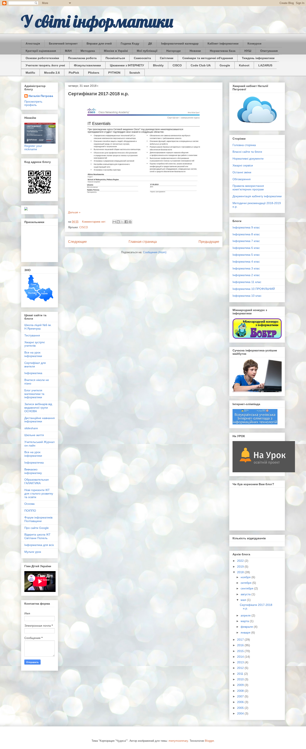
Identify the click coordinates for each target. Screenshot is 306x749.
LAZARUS (265, 65)
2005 (241, 707)
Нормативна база (222, 50)
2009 (241, 685)
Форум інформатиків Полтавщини (38, 519)
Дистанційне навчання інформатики (39, 419)
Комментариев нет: (94, 221)
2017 (241, 639)
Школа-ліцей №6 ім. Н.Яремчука (38, 326)
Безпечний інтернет (63, 43)
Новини (195, 50)
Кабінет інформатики (223, 43)
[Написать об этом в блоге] (118, 222)
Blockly (158, 65)
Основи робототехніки (42, 58)
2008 (241, 690)
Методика (88, 50)
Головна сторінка (244, 145)
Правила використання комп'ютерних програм (248, 187)
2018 (241, 572)
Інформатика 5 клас (246, 254)
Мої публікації (147, 50)
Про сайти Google (36, 528)
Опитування (269, 50)
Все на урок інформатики (33, 354)
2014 (241, 656)
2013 (241, 662)
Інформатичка (34, 462)
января (246, 632)
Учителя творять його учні (45, 65)
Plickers (93, 72)
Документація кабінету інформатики (257, 196)
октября (246, 582)
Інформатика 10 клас (247, 295)
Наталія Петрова (41, 96)
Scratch (134, 72)
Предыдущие (209, 241)
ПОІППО (30, 510)
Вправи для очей (99, 43)
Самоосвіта (142, 58)
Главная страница (143, 241)
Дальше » (74, 212)
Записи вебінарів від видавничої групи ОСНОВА (38, 407)
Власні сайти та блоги (247, 151)
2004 (241, 713)
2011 (240, 673)
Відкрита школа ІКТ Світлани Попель (37, 536)
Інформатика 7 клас (246, 241)
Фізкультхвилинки (87, 65)
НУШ (247, 50)
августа (246, 594)
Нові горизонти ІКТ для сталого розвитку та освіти (38, 493)
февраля (247, 626)
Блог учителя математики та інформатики (34, 394)
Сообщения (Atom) (154, 252)
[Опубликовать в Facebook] (126, 222)
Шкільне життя (34, 435)
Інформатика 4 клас (246, 261)
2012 (241, 668)
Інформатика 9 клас (246, 227)
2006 (241, 702)
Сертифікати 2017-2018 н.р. (98, 93)
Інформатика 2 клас (246, 275)
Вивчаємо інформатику (33, 471)
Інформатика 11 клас (247, 282)
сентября (247, 588)
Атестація (33, 43)
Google (225, 65)
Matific (30, 72)
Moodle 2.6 (52, 72)
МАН (68, 50)
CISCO (177, 65)
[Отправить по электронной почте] (114, 222)
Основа (29, 503)
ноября (246, 577)
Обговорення (242, 179)
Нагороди (173, 50)
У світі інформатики (97, 21)
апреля (246, 615)
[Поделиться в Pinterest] (130, 222)
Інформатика (33, 373)
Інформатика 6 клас (246, 247)
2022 (241, 560)
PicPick (74, 72)
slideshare (31, 428)
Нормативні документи (248, 158)
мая (244, 599)
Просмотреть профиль (33, 103)
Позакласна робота (82, 58)
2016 (241, 645)
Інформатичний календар (180, 43)
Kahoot (244, 65)
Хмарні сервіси (243, 165)
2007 (241, 696)
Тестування (32, 335)
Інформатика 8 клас (246, 234)
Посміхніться (115, 58)
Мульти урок (32, 551)
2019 (241, 566)
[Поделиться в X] (122, 222)
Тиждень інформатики (258, 58)
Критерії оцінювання (41, 50)
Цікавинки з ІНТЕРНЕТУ (127, 65)
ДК (150, 43)
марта (245, 621)
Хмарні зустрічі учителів (34, 344)
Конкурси (254, 43)
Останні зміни (242, 172)
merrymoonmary (178, 740)
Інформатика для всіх (39, 545)
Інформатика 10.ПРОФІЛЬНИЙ (254, 288)
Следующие (77, 241)
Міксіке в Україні (116, 50)
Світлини (166, 58)
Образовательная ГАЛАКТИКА (36, 481)
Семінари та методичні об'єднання (207, 58)
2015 (241, 651)
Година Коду (130, 43)
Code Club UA (201, 65)
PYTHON (114, 72)
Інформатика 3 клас (246, 268)
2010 (241, 679)
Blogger (209, 740)
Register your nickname (33, 147)
